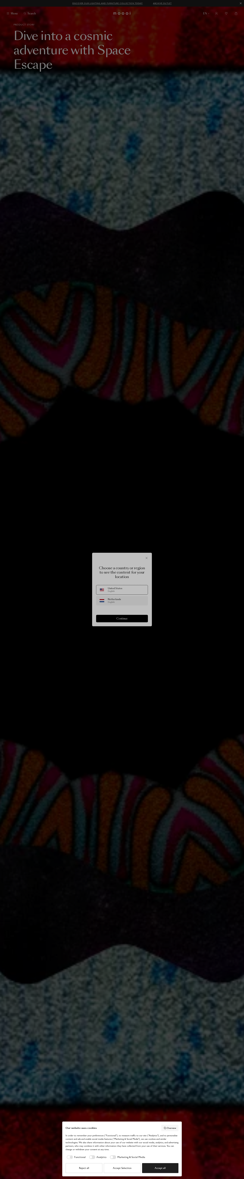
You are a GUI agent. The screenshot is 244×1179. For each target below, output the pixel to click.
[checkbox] (76, 1157)
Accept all (160, 1168)
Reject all (84, 1168)
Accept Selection (122, 1168)
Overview (171, 1128)
